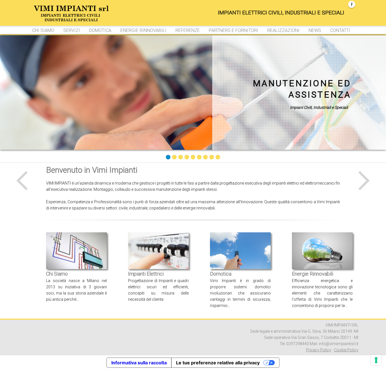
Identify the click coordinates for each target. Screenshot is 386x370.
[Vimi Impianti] (56, 10)
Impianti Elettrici (146, 274)
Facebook (351, 4)
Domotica (100, 30)
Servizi (71, 30)
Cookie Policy (346, 350)
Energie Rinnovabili (312, 274)
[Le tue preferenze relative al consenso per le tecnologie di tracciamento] (376, 360)
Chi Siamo (57, 274)
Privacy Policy (318, 350)
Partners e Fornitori (233, 30)
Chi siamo (43, 30)
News (315, 30)
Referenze (187, 30)
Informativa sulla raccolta (139, 362)
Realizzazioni (283, 30)
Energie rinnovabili (143, 30)
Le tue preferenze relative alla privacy (218, 362)
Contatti (340, 30)
